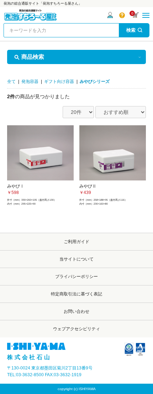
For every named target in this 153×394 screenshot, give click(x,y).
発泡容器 (29, 81)
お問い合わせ (76, 311)
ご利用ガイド (76, 241)
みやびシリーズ (95, 81)
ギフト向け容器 (59, 81)
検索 (131, 30)
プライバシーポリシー (76, 276)
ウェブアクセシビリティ (76, 328)
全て (11, 81)
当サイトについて (76, 259)
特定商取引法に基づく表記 (76, 293)
